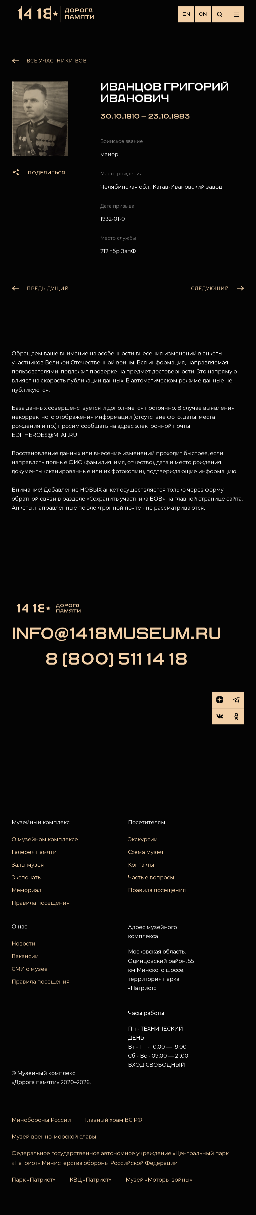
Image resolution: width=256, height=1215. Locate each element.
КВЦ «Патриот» (91, 1180)
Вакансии (25, 956)
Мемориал (26, 890)
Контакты (141, 865)
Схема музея (145, 852)
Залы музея (28, 865)
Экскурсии (143, 839)
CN (203, 14)
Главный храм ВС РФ (113, 1120)
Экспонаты (27, 877)
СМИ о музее (30, 969)
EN (186, 14)
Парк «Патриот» (34, 1180)
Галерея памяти (34, 852)
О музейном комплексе (45, 839)
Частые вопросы (151, 877)
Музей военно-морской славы (54, 1137)
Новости (23, 943)
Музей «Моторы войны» (159, 1180)
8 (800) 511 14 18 (116, 660)
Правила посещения (41, 903)
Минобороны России (41, 1120)
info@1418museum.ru (116, 634)
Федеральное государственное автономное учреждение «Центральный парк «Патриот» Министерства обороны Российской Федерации (120, 1158)
